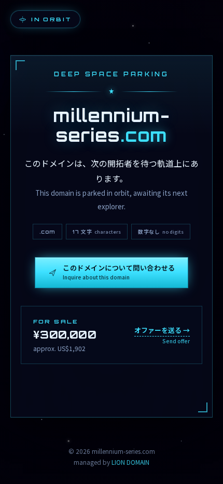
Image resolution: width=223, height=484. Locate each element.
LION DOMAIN (130, 462)
